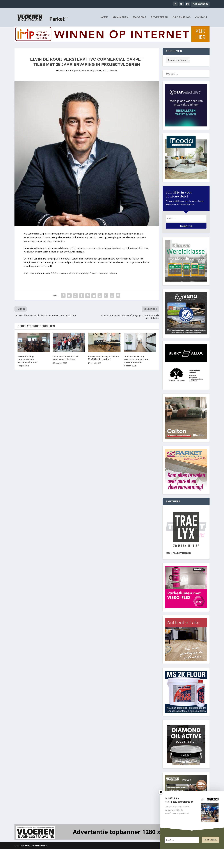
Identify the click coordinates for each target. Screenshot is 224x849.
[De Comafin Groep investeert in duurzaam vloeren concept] (140, 342)
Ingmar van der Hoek (82, 70)
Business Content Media (34, 845)
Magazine (139, 17)
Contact (201, 17)
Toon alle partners (178, 553)
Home (104, 17)
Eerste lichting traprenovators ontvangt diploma (27, 359)
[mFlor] (186, 529)
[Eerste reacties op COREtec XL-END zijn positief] (104, 342)
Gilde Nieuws (182, 17)
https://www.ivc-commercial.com (100, 273)
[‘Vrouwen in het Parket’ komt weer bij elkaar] (69, 342)
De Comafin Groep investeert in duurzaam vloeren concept (136, 359)
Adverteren (159, 17)
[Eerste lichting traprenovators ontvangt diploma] (34, 342)
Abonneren (120, 17)
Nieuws (113, 70)
